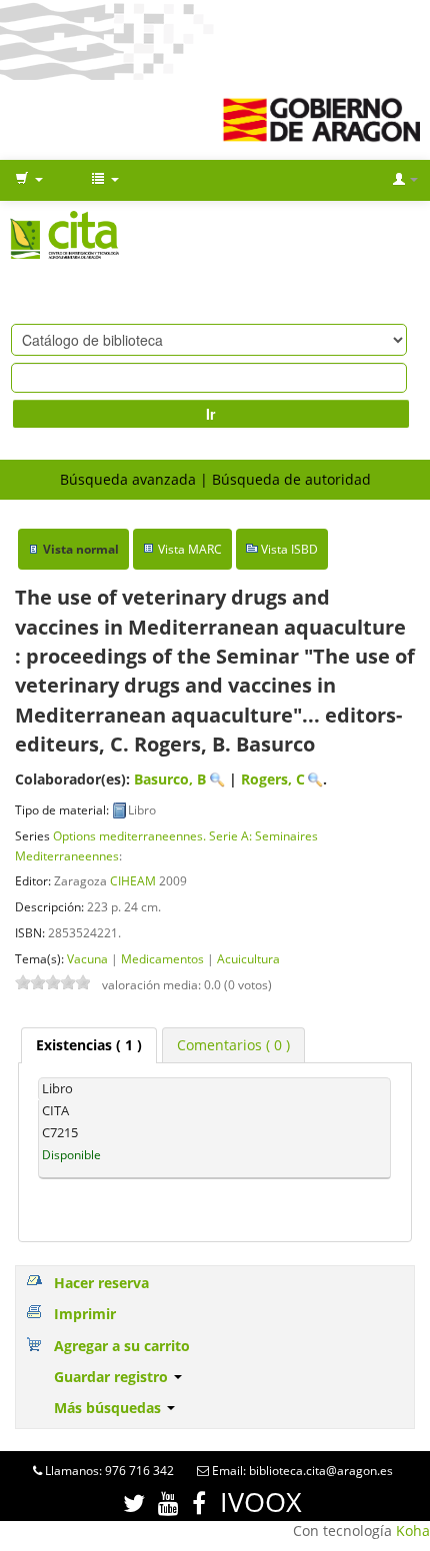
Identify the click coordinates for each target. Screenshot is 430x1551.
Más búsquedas (109, 1407)
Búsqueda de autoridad (291, 479)
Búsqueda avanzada (128, 479)
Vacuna (87, 958)
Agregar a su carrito (122, 1345)
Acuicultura (248, 958)
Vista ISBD (289, 549)
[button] (29, 180)
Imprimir (85, 1313)
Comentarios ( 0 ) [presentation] (233, 1044)
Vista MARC (190, 549)
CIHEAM (133, 880)
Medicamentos (162, 958)
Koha (413, 1530)
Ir (210, 414)
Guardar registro (113, 1376)
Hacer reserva (101, 1282)
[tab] (89, 1045)
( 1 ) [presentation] (89, 1044)
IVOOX (261, 1501)
